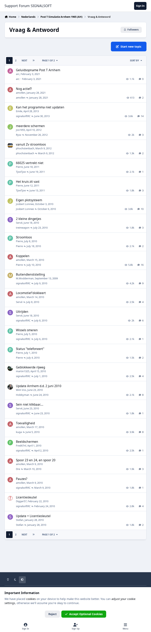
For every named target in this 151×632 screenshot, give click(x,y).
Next (24, 60)
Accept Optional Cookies (86, 614)
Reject (52, 614)
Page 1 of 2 (48, 60)
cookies (31, 599)
